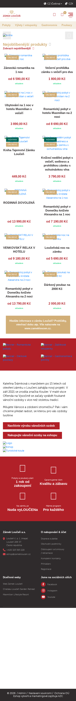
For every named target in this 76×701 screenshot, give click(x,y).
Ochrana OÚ (61, 693)
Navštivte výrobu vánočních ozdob (31, 425)
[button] (7, 35)
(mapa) (24, 538)
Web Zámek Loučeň (13, 584)
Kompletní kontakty (51, 558)
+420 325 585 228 (15, 550)
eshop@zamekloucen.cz (18, 554)
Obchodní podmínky (51, 544)
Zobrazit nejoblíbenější (17, 48)
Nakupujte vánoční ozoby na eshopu (32, 435)
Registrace (46, 569)
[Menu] (70, 14)
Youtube (51, 597)
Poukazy (67, 25)
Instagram (52, 590)
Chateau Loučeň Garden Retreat (19, 589)
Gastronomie (49, 25)
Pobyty (6, 25)
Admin (22, 693)
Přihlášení (46, 564)
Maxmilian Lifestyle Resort (16, 594)
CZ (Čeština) (53, 3)
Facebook (52, 584)
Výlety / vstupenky (26, 25)
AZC (60, 696)
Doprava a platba (49, 538)
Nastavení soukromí (40, 693)
